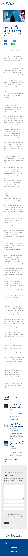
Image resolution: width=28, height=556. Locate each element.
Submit (6, 523)
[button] (25, 4)
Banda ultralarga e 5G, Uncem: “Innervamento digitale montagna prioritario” (17, 444)
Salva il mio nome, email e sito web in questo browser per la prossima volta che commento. (14, 517)
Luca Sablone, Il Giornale (14, 50)
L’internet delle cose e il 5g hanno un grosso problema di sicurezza (17, 405)
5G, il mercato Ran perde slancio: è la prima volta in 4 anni (16, 424)
